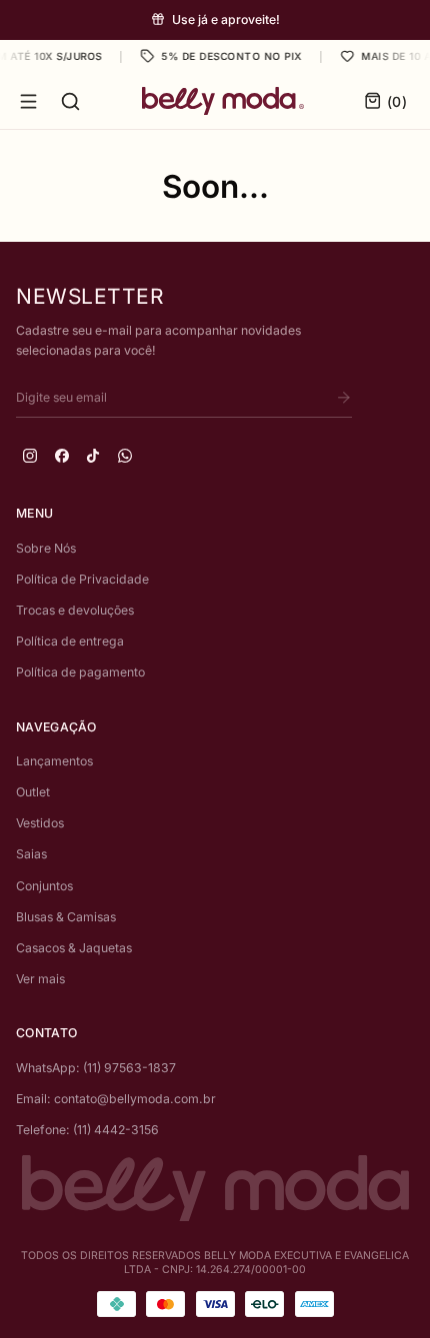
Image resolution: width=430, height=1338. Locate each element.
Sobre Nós (46, 548)
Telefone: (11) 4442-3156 (87, 1129)
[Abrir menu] (28, 101)
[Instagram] (30, 456)
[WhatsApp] (125, 456)
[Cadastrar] (344, 398)
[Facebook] (62, 456)
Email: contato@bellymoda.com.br (116, 1098)
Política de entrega (70, 641)
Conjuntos (44, 885)
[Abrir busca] (70, 101)
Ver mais (40, 978)
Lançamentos (54, 760)
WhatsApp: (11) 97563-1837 (96, 1067)
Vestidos (40, 822)
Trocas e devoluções (75, 610)
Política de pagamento (80, 672)
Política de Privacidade (82, 579)
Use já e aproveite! (226, 19)
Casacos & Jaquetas (74, 947)
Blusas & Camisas (66, 916)
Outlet (33, 791)
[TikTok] (93, 456)
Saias (31, 853)
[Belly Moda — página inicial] (223, 101)
